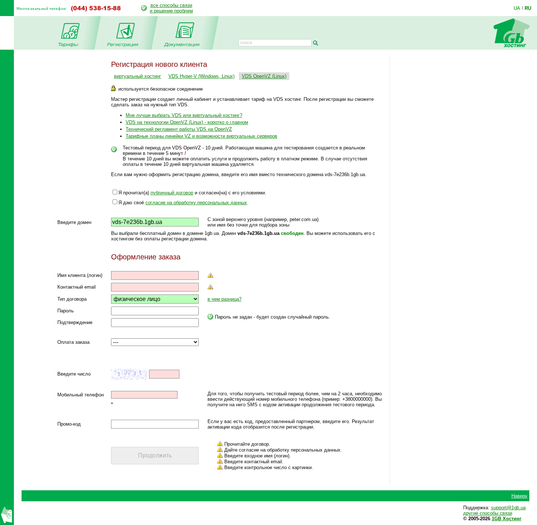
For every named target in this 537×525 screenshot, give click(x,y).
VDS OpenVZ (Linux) (264, 76)
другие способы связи (487, 513)
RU (528, 8)
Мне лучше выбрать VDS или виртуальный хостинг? (184, 115)
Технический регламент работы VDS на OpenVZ (179, 129)
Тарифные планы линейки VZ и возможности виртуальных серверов (201, 136)
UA (517, 8)
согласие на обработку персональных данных (196, 202)
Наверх (519, 496)
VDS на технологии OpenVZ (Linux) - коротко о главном (187, 122)
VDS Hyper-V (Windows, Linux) (201, 76)
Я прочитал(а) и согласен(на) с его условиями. (192, 192)
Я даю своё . (183, 202)
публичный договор (172, 192)
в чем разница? (224, 299)
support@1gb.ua (508, 507)
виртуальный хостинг (137, 76)
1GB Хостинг (506, 518)
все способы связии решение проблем (171, 8)
